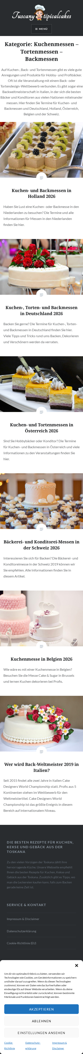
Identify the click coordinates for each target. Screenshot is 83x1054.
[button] (76, 965)
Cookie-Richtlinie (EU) (21, 943)
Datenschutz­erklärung (21, 931)
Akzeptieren (41, 1009)
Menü (43, 28)
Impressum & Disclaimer (23, 919)
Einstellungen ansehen (41, 1033)
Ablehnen (41, 1021)
